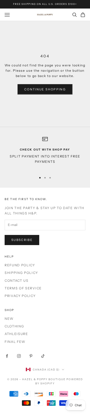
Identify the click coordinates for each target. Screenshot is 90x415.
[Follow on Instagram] (19, 356)
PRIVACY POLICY (20, 296)
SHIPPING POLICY (21, 273)
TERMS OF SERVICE (23, 288)
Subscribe (22, 240)
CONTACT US (17, 281)
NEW (9, 319)
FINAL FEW (15, 342)
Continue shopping (45, 89)
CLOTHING (14, 326)
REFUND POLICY (20, 265)
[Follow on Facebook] (7, 356)
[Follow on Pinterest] (31, 356)
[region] (45, 153)
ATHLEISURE (16, 334)
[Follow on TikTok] (43, 356)
